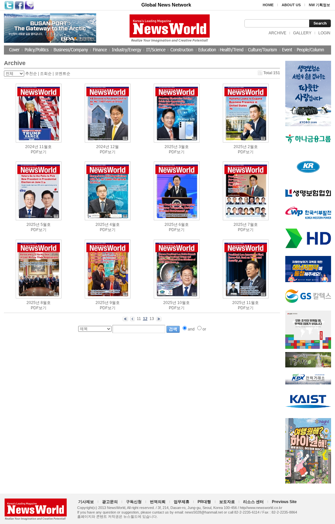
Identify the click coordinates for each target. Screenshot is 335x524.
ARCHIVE (277, 33)
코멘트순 (62, 73)
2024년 (31, 146)
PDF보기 (38, 152)
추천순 (31, 73)
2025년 (171, 146)
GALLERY (302, 33)
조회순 (46, 73)
